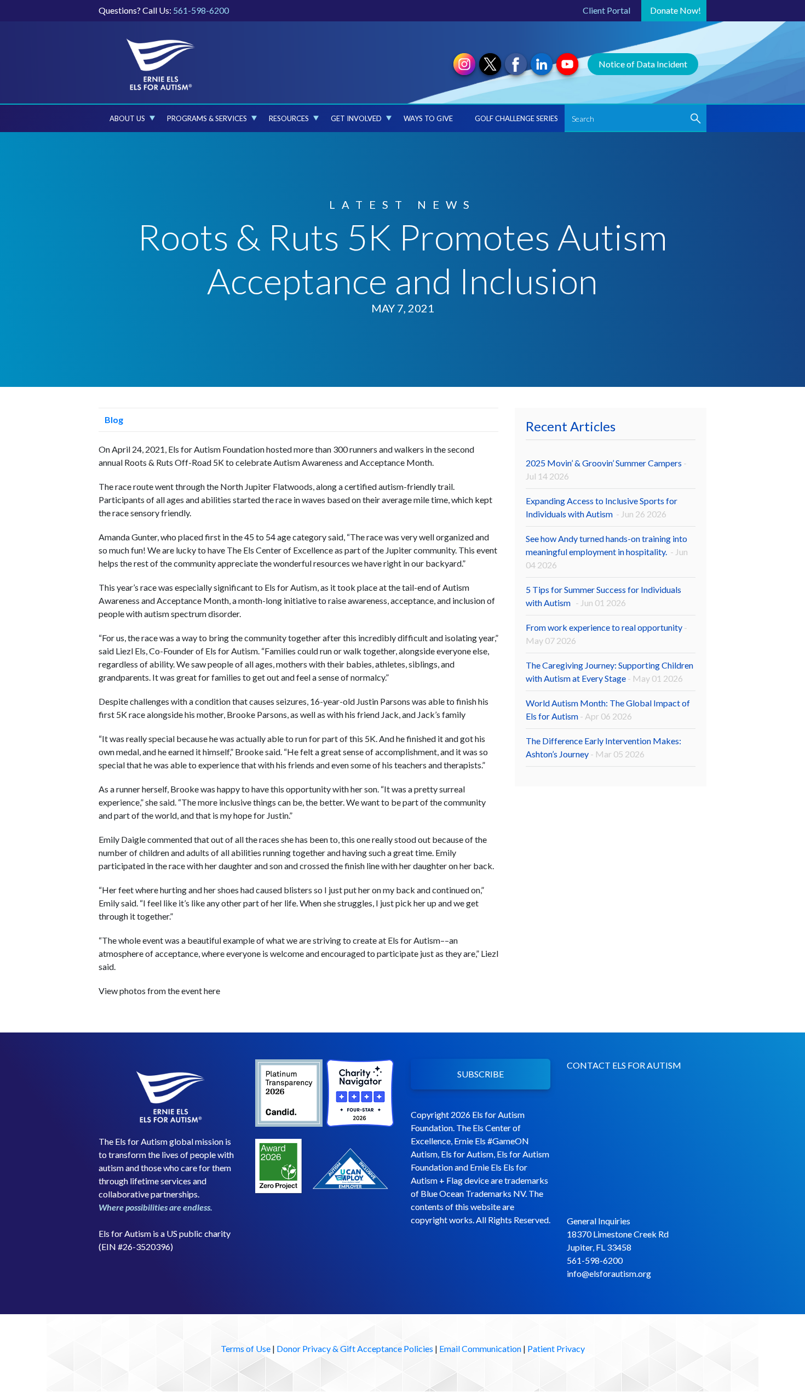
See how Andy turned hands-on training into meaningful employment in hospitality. (607, 551)
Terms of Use (246, 1348)
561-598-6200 (201, 10)
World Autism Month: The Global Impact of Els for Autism (608, 709)
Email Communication (480, 1348)
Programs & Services (207, 118)
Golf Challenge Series (516, 118)
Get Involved (356, 118)
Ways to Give (428, 118)
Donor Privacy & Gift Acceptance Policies (355, 1348)
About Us (127, 118)
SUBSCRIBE (480, 1074)
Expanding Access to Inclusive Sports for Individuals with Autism (601, 507)
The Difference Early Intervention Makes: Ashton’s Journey (603, 747)
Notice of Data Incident (643, 64)
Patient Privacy (556, 1348)
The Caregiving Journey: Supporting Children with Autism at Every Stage (609, 671)
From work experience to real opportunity (606, 634)
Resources (289, 118)
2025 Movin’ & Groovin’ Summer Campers (606, 469)
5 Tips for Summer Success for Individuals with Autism (603, 596)
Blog (113, 419)
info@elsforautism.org (609, 1273)
